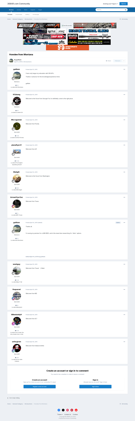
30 (17, 85)
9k (17, 305)
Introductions (28, 62)
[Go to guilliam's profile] (11, 61)
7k (17, 213)
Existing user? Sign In (110, 3)
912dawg (16, 94)
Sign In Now (95, 386)
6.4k (17, 280)
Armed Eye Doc (16, 197)
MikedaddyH (16, 315)
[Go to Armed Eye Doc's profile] (17, 204)
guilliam (18, 59)
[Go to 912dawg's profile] (17, 101)
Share (109, 61)
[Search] (126, 9)
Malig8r (16, 172)
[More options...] (124, 69)
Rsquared (17, 289)
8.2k (17, 330)
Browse (11, 9)
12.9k (17, 161)
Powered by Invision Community (67, 418)
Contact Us (67, 414)
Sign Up (123, 3)
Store (25, 9)
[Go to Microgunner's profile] (17, 126)
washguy (16, 264)
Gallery (27, 14)
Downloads (19, 14)
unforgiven (16, 342)
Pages (40, 9)
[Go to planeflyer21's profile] (17, 151)
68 (17, 110)
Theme (59, 414)
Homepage (36, 14)
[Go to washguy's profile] (17, 270)
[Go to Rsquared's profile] (17, 296)
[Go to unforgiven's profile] (17, 348)
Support (33, 9)
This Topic (118, 9)
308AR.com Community (18, 3)
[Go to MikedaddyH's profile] (17, 321)
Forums (10, 14)
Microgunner (16, 120)
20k (17, 357)
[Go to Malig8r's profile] (17, 178)
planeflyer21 (16, 145)
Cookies (75, 414)
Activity (19, 9)
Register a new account (39, 386)
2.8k (17, 136)
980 (17, 188)
